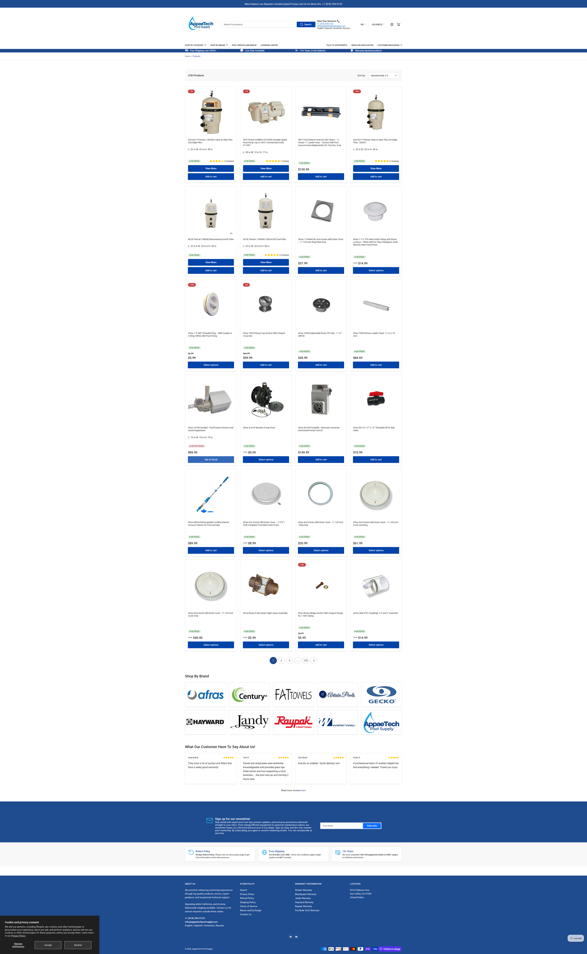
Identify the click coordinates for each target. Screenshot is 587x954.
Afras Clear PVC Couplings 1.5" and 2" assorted (375, 613)
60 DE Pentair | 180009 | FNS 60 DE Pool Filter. (264, 239)
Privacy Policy (18, 935)
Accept (48, 945)
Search (307, 24)
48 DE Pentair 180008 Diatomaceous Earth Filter (211, 239)
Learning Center (269, 45)
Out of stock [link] (211, 459)
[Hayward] (205, 722)
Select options (376, 270)
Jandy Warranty (303, 898)
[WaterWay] (337, 722)
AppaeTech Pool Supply (202, 949)
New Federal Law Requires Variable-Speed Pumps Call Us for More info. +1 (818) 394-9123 (293, 4)
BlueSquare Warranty (305, 894)
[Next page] (313, 660)
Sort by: (361, 75)
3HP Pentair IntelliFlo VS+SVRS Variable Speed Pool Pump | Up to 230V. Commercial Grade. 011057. (265, 142)
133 (306, 660)
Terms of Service (248, 906)
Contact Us (245, 914)
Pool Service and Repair (244, 45)
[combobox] (269, 24)
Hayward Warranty (304, 902)
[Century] (249, 694)
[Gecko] (382, 694)
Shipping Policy (248, 902)
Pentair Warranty (303, 890)
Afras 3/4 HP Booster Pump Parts (259, 427)
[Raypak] (293, 722)
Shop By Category (194, 45)
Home (187, 56)
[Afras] (205, 694)
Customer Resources (388, 45)
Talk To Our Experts (336, 45)
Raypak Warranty (303, 906)
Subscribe (372, 825)
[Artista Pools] (337, 694)
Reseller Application (362, 45)
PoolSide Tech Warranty (307, 910)
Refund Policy (247, 898)
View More (210, 168)
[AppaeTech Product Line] (382, 722)
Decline (78, 945)
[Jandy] (249, 722)
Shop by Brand (217, 45)
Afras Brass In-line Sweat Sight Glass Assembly (265, 613)
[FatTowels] (293, 694)
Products (196, 56)
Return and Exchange (250, 910)
